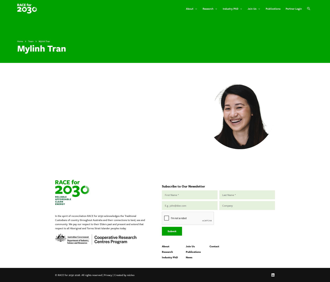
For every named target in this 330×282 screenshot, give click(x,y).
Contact (214, 246)
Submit (172, 231)
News (189, 257)
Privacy (108, 275)
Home (20, 41)
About (165, 246)
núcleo (130, 275)
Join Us (190, 246)
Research (167, 252)
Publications (193, 252)
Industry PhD (170, 257)
